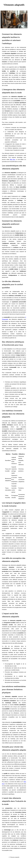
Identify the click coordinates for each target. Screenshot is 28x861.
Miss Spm (12, 159)
